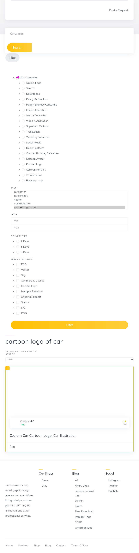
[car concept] (69, 196)
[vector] (69, 200)
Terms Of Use (79, 545)
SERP (78, 522)
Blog (48, 545)
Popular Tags (83, 517)
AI (76, 480)
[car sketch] (69, 192)
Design (79, 501)
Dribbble (113, 491)
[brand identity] (69, 204)
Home (9, 545)
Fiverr (45, 480)
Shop (37, 545)
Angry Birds (82, 486)
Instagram (114, 480)
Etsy (44, 486)
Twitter (113, 486)
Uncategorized (83, 528)
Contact (61, 545)
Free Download (84, 511)
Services (23, 545)
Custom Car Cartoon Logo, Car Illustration (43, 435)
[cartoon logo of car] (69, 208)
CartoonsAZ (27, 421)
